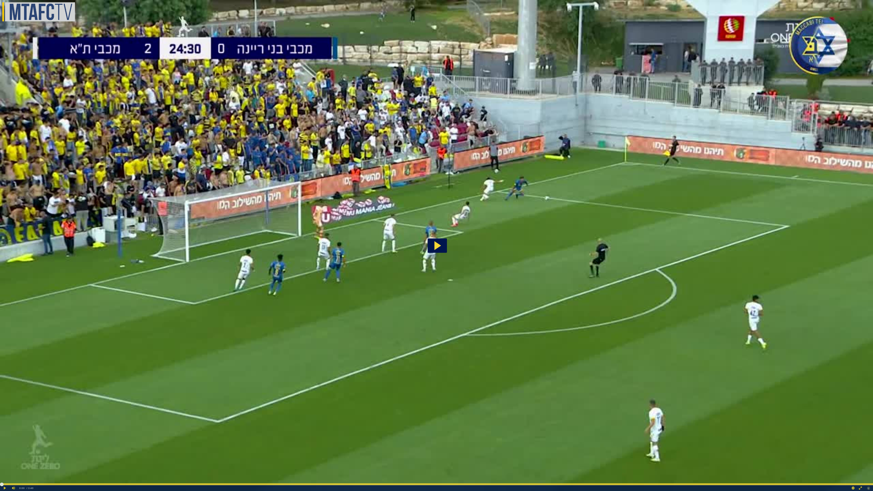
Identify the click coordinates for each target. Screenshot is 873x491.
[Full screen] (860, 488)
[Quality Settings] (853, 488)
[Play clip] (5, 488)
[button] (437, 245)
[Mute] (13, 488)
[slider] (436, 484)
